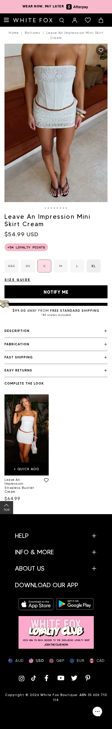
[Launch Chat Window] (97, 711)
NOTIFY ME (56, 292)
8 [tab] (66, 208)
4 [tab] (54, 208)
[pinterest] (88, 678)
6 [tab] (60, 208)
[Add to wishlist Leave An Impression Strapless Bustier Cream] (45, 479)
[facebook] (46, 678)
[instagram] (23, 678)
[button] (56, 331)
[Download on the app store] (37, 604)
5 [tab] (57, 208)
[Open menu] (6, 20)
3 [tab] (51, 208)
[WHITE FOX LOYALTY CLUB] (56, 629)
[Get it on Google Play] (75, 604)
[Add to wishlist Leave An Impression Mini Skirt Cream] (101, 50)
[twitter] (74, 678)
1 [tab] (46, 208)
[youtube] (60, 678)
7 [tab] (63, 208)
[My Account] (74, 20)
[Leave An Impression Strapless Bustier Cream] (26, 428)
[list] (56, 449)
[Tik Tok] (34, 678)
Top (7, 510)
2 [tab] (48, 208)
